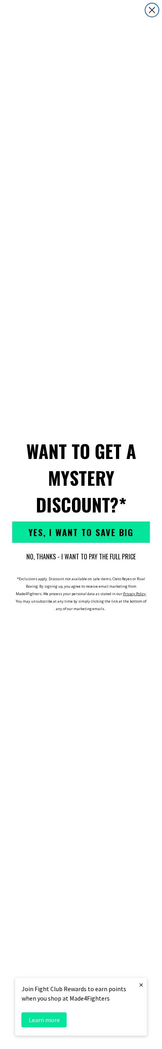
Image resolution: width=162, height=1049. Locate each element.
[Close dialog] (152, 10)
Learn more (44, 1020)
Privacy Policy (134, 593)
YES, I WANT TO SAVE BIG (81, 532)
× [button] (141, 985)
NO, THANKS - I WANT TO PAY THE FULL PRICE (81, 556)
